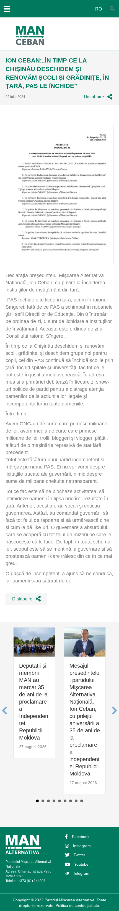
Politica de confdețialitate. (78, 905)
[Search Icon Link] (112, 9)
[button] (98, 96)
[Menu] (7, 9)
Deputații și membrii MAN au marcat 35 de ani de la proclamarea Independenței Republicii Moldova (33, 702)
